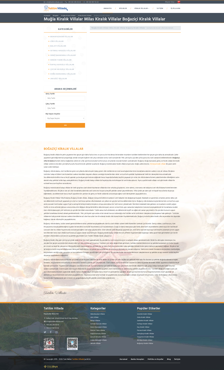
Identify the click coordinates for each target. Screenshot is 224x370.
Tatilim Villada (78, 359)
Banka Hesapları (137, 359)
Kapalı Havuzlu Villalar (62, 64)
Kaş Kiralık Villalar (143, 327)
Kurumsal (123, 359)
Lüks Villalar (57, 41)
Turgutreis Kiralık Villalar (145, 336)
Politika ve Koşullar (156, 359)
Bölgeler (123, 8)
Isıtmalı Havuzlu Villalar (62, 50)
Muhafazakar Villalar (61, 36)
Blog (169, 359)
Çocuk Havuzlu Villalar (62, 69)
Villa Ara (176, 8)
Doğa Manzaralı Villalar (63, 73)
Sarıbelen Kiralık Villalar (145, 320)
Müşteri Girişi (170, 2)
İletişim (160, 8)
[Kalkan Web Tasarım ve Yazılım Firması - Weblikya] (51, 366)
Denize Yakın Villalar (60, 59)
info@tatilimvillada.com (54, 2)
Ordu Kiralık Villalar (143, 317)
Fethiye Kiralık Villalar (144, 323)
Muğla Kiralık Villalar (68, 15)
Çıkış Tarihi (50, 103)
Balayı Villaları (58, 45)
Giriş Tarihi (50, 93)
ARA (65, 125)
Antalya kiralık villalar (158, 164)
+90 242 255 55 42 (74, 2)
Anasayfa (108, 8)
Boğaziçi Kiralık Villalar (102, 15)
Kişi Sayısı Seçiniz (53, 113)
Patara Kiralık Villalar (144, 330)
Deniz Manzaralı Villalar (63, 55)
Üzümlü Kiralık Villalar (144, 314)
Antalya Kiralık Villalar (144, 340)
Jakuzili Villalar (58, 78)
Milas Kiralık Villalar (84, 15)
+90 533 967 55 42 (92, 2)
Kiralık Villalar (141, 8)
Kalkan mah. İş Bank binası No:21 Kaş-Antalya (62, 318)
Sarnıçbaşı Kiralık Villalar (145, 333)
